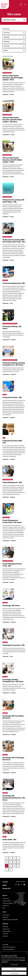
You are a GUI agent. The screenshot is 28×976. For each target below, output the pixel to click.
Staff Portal (5, 926)
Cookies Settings (14, 964)
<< (6, 858)
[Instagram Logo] (18, 884)
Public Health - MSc (9, 839)
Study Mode (6, 37)
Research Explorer (7, 931)
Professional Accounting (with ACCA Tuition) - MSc (13, 201)
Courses (5, 882)
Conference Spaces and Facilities (10, 919)
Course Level (7, 32)
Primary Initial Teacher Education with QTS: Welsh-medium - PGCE (12, 160)
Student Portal (6, 929)
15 (10, 866)
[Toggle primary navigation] (21, 4)
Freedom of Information (8, 949)
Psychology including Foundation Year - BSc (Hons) (13, 680)
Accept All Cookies (14, 973)
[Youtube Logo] (24, 884)
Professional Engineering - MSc (14, 283)
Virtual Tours (5, 917)
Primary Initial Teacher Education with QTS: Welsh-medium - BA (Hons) (12, 120)
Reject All (14, 969)
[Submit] (24, 19)
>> (10, 869)
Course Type (6, 46)
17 (18, 866)
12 (14, 862)
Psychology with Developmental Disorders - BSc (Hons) (14, 798)
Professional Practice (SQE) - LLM (13, 442)
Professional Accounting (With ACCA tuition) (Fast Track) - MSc (14, 241)
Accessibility (5, 944)
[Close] (26, 953)
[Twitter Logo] (21, 884)
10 (6, 862)
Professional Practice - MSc (12, 397)
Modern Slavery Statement (9, 947)
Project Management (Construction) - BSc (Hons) (12, 521)
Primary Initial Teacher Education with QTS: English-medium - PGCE (13, 78)
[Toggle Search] (25, 4)
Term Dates (5, 933)
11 (10, 862)
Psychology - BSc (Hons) (11, 605)
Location (6, 50)
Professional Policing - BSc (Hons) (12, 327)
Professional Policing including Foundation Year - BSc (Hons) (14, 364)
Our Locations (6, 915)
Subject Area (7, 41)
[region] (14, 963)
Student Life (6, 888)
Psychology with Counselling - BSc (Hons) (13, 717)
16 (14, 866)
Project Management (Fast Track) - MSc (12, 565)
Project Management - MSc (12, 482)
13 (18, 862)
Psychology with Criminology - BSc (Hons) (14, 759)
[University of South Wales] (4, 4)
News (4, 908)
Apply (4, 885)
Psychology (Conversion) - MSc (14, 645)
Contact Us (5, 936)
